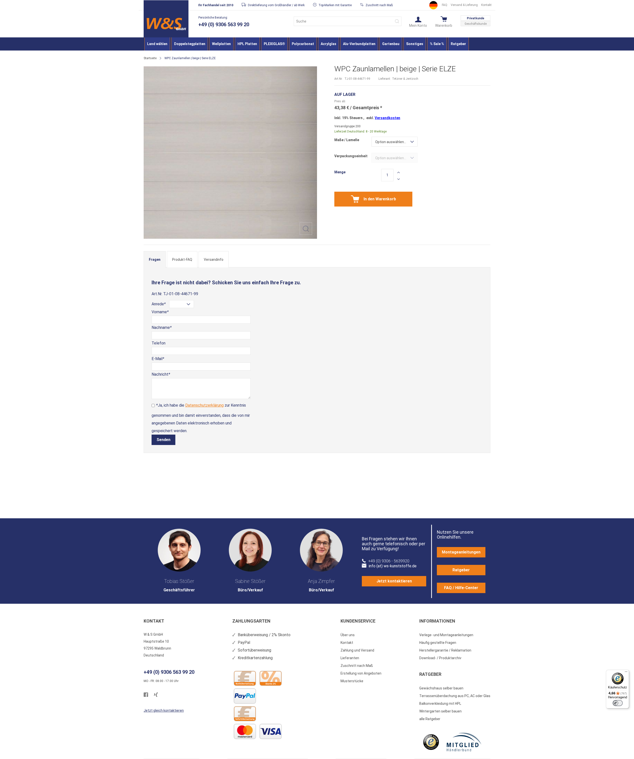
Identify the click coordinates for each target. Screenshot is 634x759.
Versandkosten (387, 118)
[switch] (618, 703)
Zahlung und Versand (357, 650)
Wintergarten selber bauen (440, 711)
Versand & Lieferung (464, 5)
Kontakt (486, 5)
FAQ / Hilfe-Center (461, 587)
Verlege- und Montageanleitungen (446, 635)
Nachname (162, 327)
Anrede (159, 304)
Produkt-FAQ (182, 260)
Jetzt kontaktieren (394, 581)
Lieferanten (350, 658)
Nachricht (161, 374)
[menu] (317, 44)
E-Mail (158, 358)
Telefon (158, 343)
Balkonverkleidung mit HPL (440, 704)
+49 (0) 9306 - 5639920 (388, 561)
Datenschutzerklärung (204, 405)
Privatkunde (475, 18)
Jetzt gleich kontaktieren (164, 710)
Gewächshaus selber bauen (441, 688)
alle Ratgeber (429, 719)
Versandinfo (213, 260)
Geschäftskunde (476, 24)
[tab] (155, 259)
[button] (418, 21)
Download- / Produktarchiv (440, 658)
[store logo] (166, 23)
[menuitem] (157, 44)
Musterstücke (352, 681)
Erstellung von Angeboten (361, 673)
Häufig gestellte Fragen (437, 643)
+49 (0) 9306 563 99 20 (223, 24)
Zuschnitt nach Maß (357, 666)
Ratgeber (461, 570)
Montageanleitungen (461, 552)
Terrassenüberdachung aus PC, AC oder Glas (454, 696)
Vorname (160, 312)
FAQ (444, 5)
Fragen (154, 260)
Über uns (348, 635)
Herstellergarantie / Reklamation (445, 650)
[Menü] (626, 673)
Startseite (150, 58)
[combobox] (347, 21)
